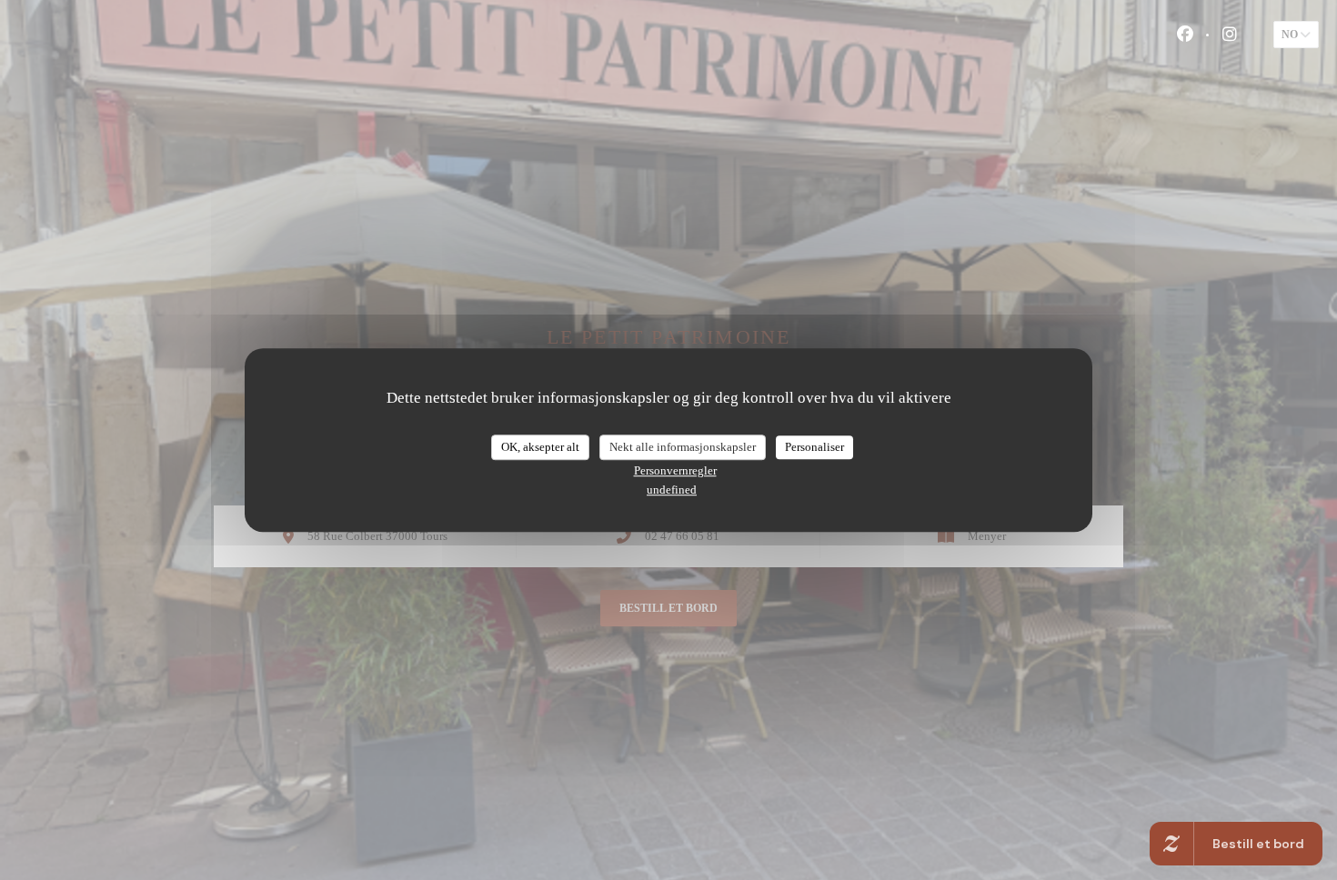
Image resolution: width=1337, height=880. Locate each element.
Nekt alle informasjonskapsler (682, 447)
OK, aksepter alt (540, 447)
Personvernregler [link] (675, 470)
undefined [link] (672, 489)
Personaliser (814, 447)
